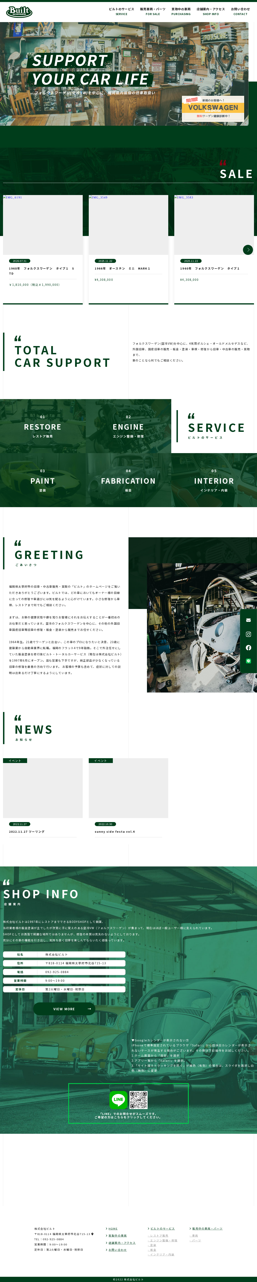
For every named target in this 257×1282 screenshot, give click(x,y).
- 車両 (194, 1235)
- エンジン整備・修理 (162, 1240)
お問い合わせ (240, 11)
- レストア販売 (158, 1235)
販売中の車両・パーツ (207, 1228)
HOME (113, 1228)
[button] (248, 250)
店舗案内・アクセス (211, 11)
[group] (43, 249)
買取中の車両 (181, 11)
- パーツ (195, 1240)
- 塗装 (152, 1245)
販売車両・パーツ (152, 11)
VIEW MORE (64, 1008)
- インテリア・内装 (161, 1254)
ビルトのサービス (163, 1228)
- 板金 (152, 1250)
